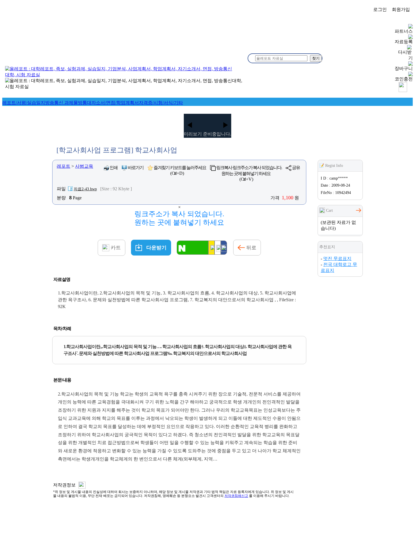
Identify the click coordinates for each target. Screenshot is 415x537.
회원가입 (401, 9)
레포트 (63, 166)
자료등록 (404, 41)
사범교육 (84, 166)
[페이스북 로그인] (224, 248)
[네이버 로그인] (192, 248)
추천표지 (327, 247)
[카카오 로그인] (211, 248)
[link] (23, 102)
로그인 (380, 9)
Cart (329, 210)
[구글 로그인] (218, 248)
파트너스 (404, 31)
